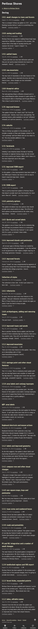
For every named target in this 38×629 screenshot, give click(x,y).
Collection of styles (9, 277)
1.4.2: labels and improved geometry (16, 446)
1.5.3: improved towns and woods (15, 326)
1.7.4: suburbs (7, 125)
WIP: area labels (8, 405)
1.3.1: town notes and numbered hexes (17, 509)
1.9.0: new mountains (10, 70)
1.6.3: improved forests (11, 259)
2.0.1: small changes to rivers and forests (18, 17)
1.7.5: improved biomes (10, 107)
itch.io (3, 620)
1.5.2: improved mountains (12, 344)
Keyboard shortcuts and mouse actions (17, 425)
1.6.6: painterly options (11, 201)
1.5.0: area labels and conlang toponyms (18, 384)
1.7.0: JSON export (9, 185)
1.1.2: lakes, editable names (13, 599)
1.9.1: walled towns (9, 54)
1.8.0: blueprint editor (10, 89)
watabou (16, 20)
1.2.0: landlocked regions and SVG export (18, 565)
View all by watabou (11, 620)
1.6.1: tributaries (8, 291)
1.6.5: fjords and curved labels (13, 220)
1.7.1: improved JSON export (12, 167)
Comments (33, 628)
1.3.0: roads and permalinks (12, 525)
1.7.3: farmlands (8, 146)
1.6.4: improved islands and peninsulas (17, 240)
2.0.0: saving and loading (12, 33)
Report (19, 620)
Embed (24, 620)
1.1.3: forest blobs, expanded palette (16, 581)
